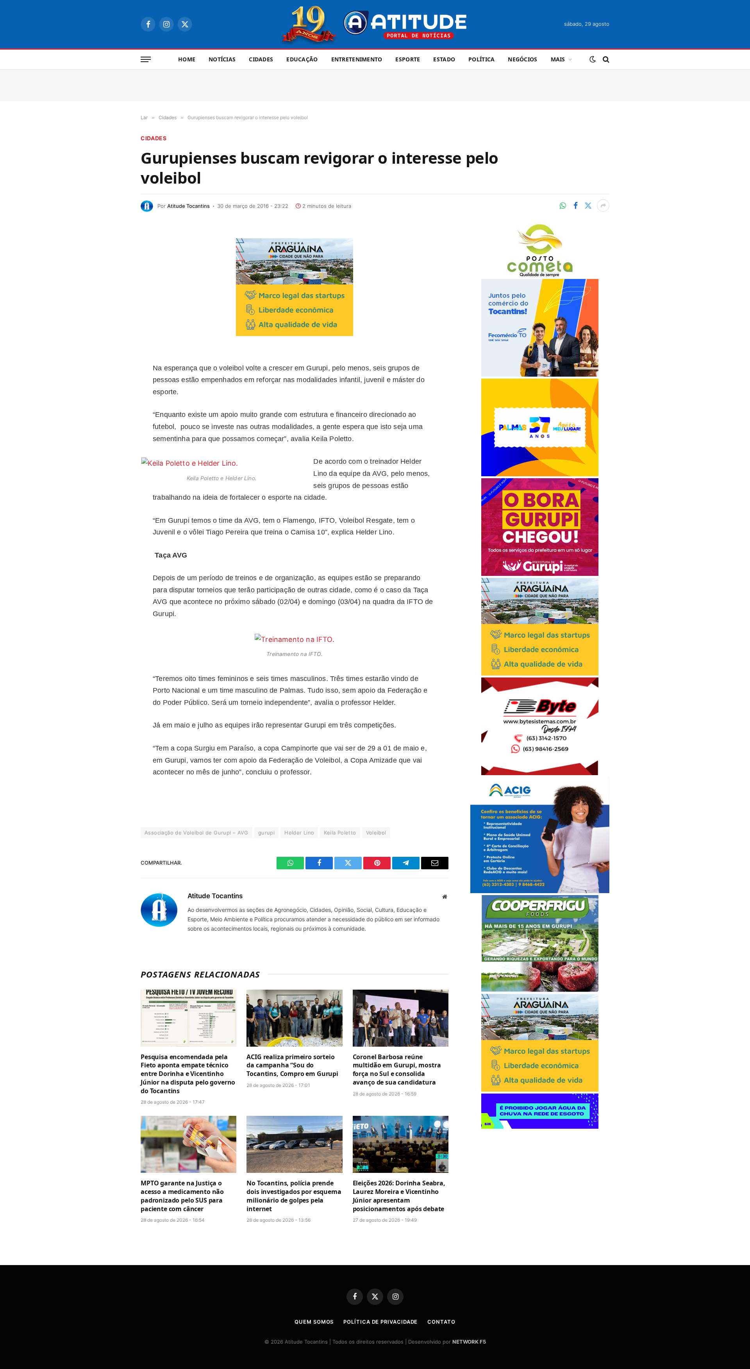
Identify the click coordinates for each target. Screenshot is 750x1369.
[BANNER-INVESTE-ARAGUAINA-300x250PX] (294, 333)
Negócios (522, 59)
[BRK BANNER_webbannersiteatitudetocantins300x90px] (539, 1126)
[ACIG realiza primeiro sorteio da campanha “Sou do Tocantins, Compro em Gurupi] (294, 1018)
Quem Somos (314, 1322)
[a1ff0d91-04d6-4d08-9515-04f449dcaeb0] (539, 374)
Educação (302, 59)
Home (186, 59)
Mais (558, 59)
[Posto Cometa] (539, 275)
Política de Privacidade (380, 1322)
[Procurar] (605, 59)
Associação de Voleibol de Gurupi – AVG (196, 832)
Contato (441, 1322)
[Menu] (146, 59)
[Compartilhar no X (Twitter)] (588, 205)
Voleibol (376, 832)
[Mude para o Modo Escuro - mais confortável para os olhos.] (593, 59)
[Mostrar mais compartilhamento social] (603, 205)
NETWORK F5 (469, 1342)
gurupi (266, 832)
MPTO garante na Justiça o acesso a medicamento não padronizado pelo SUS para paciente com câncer (182, 1196)
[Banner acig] (539, 891)
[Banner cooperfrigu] (539, 990)
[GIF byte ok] (539, 773)
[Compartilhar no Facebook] (575, 205)
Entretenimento (356, 59)
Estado (444, 59)
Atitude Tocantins (188, 206)
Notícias (222, 59)
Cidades (261, 59)
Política (481, 59)
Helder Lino (299, 832)
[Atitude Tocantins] (375, 24)
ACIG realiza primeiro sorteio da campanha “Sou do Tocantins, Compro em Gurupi (292, 1065)
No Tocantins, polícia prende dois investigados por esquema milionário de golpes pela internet (293, 1196)
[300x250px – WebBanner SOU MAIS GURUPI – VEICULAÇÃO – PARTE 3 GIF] (539, 573)
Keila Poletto (340, 832)
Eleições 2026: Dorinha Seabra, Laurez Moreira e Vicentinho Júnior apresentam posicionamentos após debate (399, 1196)
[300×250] (539, 474)
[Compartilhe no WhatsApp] (563, 205)
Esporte (407, 59)
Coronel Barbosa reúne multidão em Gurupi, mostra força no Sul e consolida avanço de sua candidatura (397, 1070)
